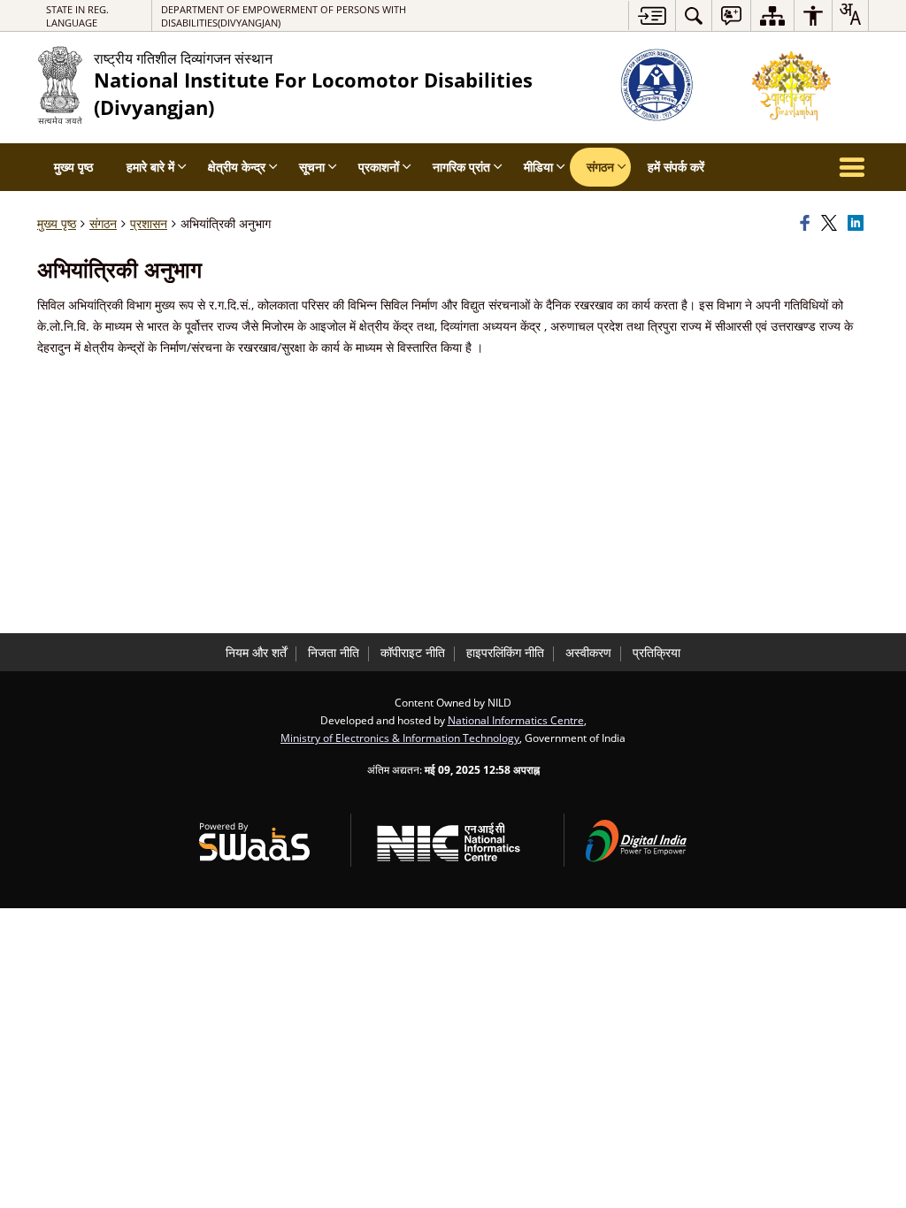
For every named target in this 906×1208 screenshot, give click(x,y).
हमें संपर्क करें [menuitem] (676, 166)
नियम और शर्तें (256, 652)
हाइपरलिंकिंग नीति (505, 652)
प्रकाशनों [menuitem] (378, 166)
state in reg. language (77, 16)
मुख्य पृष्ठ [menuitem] (73, 166)
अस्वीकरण (588, 652)
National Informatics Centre (516, 720)
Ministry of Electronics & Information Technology (399, 737)
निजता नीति (333, 652)
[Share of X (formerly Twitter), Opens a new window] (831, 223)
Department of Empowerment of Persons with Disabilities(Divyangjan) (283, 16)
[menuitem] (693, 15)
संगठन (103, 223)
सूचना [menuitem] (312, 166)
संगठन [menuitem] (600, 166)
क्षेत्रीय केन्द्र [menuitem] (236, 166)
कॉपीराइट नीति (412, 652)
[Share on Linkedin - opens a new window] (858, 223)
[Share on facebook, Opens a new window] (807, 223)
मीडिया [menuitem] (538, 166)
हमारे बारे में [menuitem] (150, 166)
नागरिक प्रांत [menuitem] (461, 166)
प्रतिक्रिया (656, 652)
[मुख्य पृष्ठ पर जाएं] (651, 15)
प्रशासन (148, 223)
